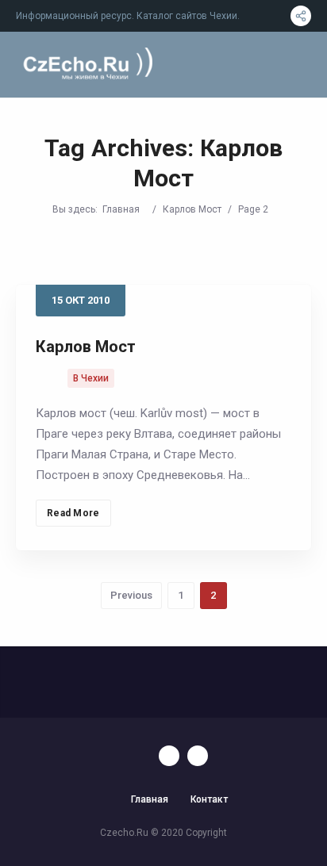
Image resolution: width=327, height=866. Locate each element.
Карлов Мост (192, 209)
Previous (131, 595)
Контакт (209, 799)
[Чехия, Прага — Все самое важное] (86, 65)
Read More (73, 513)
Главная (121, 209)
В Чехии (91, 378)
